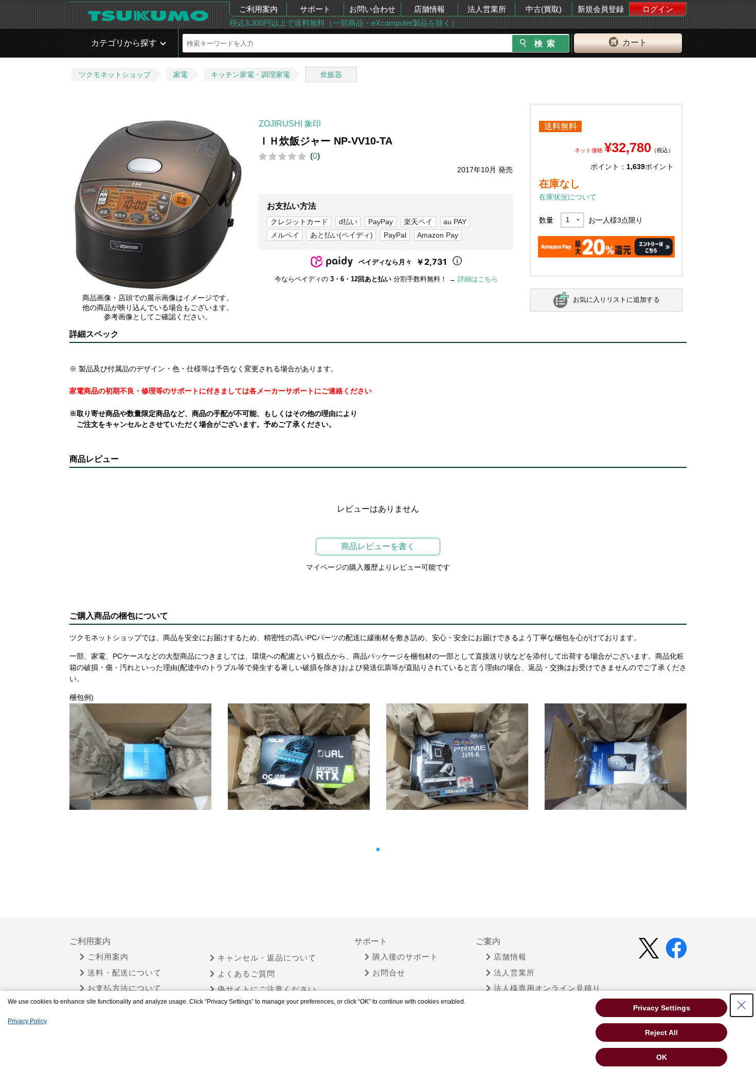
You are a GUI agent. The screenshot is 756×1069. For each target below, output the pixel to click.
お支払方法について (124, 988)
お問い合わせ (372, 9)
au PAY (454, 222)
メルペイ (285, 235)
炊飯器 (331, 74)
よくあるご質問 (246, 974)
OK (661, 1057)
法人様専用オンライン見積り (547, 988)
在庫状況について (568, 197)
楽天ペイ (418, 222)
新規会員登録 (601, 9)
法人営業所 (486, 9)
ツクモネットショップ (115, 74)
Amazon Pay (437, 235)
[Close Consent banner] (741, 1005)
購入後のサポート (405, 957)
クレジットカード (299, 222)
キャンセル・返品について (267, 958)
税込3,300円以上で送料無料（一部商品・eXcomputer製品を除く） (344, 23)
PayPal (395, 235)
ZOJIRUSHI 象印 (290, 123)
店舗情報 (429, 9)
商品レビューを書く (378, 546)
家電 (180, 74)
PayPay (380, 222)
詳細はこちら (478, 279)
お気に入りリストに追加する (616, 299)
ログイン (657, 9)
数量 (546, 220)
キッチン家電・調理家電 (250, 74)
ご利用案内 (258, 9)
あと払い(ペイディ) (341, 235)
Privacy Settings (661, 1008)
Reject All (661, 1032)
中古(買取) (544, 9)
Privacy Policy (27, 1021)
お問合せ (388, 973)
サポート (315, 9)
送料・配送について (124, 973)
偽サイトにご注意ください (267, 989)
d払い (348, 222)
